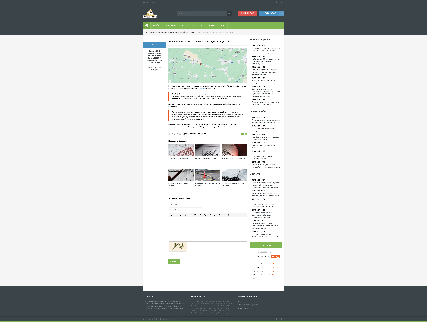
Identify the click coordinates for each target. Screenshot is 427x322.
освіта (205, 310)
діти (202, 306)
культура (209, 308)
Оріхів (217, 303)
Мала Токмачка (202, 303)
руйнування (204, 313)
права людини (212, 310)
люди (214, 308)
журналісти (214, 306)
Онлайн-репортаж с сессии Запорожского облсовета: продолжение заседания (262, 215)
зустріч (198, 308)
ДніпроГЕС (208, 301)
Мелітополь (211, 303)
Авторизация (270, 13)
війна (193, 306)
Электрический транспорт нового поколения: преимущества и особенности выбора (264, 156)
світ (209, 313)
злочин (193, 308)
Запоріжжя (218, 301)
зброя (229, 306)
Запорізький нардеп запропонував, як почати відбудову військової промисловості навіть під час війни (266, 185)
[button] (171, 215)
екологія (207, 306)
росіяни (197, 313)
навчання (227, 308)
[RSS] (281, 2)
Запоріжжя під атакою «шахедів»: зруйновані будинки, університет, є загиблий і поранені (264, 72)
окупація (200, 310)
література (220, 308)
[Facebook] (276, 2)
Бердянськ (194, 301)
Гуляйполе (201, 301)
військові (198, 306)
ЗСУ (213, 301)
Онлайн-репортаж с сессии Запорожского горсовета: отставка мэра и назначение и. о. (265, 226)
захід (225, 306)
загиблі (220, 306)
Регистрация (248, 13)
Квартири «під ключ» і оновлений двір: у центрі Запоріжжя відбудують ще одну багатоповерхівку (266, 50)
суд (216, 313)
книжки (203, 308)
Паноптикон (164, 319)
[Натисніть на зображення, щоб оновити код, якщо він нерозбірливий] (178, 246)
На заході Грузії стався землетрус (234, 158)
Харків (232, 303)
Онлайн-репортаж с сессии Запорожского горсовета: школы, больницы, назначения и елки (264, 204)
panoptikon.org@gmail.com (249, 305)
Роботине (222, 303)
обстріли (194, 310)
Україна (227, 303)
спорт (213, 313)
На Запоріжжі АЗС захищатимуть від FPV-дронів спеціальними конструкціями (265, 61)
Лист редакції (151, 2)
